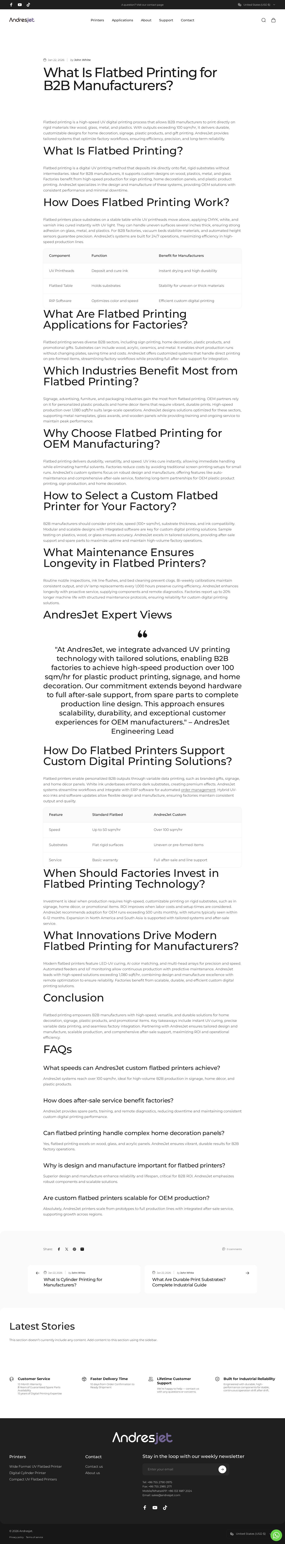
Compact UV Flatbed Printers (33, 1479)
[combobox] (257, 4)
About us (92, 1473)
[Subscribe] (222, 1469)
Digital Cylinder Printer (27, 1473)
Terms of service (34, 1537)
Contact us (94, 1466)
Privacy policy (16, 1537)
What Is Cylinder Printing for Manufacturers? (73, 1282)
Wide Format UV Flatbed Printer (35, 1466)
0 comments (234, 1249)
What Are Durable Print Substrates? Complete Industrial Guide (189, 1282)
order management (198, 790)
